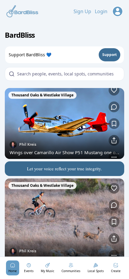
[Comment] (114, 106)
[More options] (114, 157)
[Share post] (114, 140)
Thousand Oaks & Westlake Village (42, 95)
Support (109, 54)
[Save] (114, 123)
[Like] (114, 90)
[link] (64, 123)
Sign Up (82, 11)
